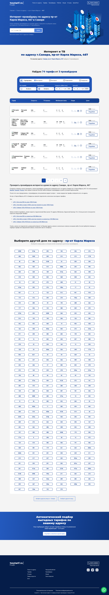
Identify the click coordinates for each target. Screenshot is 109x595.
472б (61, 411)
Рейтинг (59, 3)
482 (47, 401)
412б (61, 380)
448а (75, 484)
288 (75, 303)
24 (47, 354)
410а (19, 287)
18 (19, 282)
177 (20, 308)
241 (47, 386)
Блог (28, 578)
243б (19, 417)
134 (47, 308)
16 (33, 339)
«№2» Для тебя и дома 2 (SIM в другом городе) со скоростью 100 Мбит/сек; (35, 219)
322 (47, 422)
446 (89, 391)
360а (47, 349)
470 (89, 308)
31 (75, 282)
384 (20, 386)
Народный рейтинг (50, 569)
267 (33, 484)
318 (20, 277)
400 (89, 339)
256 (75, 417)
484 (61, 365)
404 (47, 380)
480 (47, 432)
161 (89, 380)
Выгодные (39, 80)
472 (20, 370)
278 (61, 370)
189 (47, 272)
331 (33, 453)
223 (75, 448)
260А (19, 453)
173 (20, 298)
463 (47, 339)
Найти (38, 30)
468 (20, 406)
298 (61, 427)
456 (75, 323)
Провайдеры (52, 3)
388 (20, 396)
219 (20, 458)
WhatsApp (88, 570)
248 (75, 349)
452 (33, 323)
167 (89, 422)
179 (47, 448)
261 (20, 468)
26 (33, 401)
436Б (61, 432)
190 (47, 318)
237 (33, 360)
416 (33, 298)
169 (33, 370)
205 (61, 334)
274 (75, 329)
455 (89, 334)
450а (47, 329)
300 (33, 277)
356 (20, 360)
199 (75, 334)
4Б (33, 375)
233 (75, 313)
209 (20, 422)
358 (89, 298)
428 (20, 448)
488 (20, 479)
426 (61, 360)
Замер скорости (31, 576)
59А (19, 354)
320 (75, 354)
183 (61, 251)
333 (33, 463)
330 (89, 344)
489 (75, 360)
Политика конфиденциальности (64, 590)
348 (75, 386)
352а (75, 458)
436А (33, 406)
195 (61, 303)
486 (47, 427)
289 (61, 479)
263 (75, 474)
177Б (89, 256)
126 (75, 318)
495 (47, 251)
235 (33, 313)
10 (75, 396)
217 (33, 458)
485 (47, 334)
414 (47, 266)
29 (33, 349)
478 (89, 365)
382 (47, 442)
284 (47, 396)
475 (47, 282)
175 (75, 432)
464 (89, 406)
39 (47, 303)
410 (33, 442)
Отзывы (69, 3)
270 (61, 298)
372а (33, 380)
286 (61, 386)
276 (89, 251)
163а (47, 479)
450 (61, 329)
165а (47, 484)
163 (20, 329)
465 (89, 442)
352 (75, 427)
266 (33, 365)
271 (61, 474)
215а (89, 370)
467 (20, 292)
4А (47, 375)
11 (47, 406)
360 (61, 313)
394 (75, 422)
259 (20, 484)
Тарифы (45, 3)
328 (33, 272)
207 (75, 339)
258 (89, 427)
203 (33, 287)
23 (33, 344)
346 (33, 308)
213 (75, 256)
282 (61, 406)
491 (20, 339)
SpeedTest (76, 3)
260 (20, 411)
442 (20, 323)
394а (75, 370)
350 (75, 261)
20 (89, 282)
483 (33, 432)
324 (47, 344)
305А (89, 448)
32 (89, 287)
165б (33, 256)
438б (47, 313)
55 (89, 401)
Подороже (84, 80)
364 (75, 272)
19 (61, 323)
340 (61, 453)
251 (20, 463)
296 (47, 437)
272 (33, 422)
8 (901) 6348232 (94, 3)
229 (75, 453)
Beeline (12, 190)
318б (47, 261)
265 (47, 468)
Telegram (92, 570)
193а (75, 298)
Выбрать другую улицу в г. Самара (45, 498)
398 (89, 386)
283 (75, 479)
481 (33, 448)
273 (89, 474)
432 (61, 401)
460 (47, 323)
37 (47, 365)
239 (47, 370)
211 (89, 453)
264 (75, 401)
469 (75, 308)
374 (20, 303)
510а (61, 272)
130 (20, 391)
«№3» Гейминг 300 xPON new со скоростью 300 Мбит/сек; (30, 222)
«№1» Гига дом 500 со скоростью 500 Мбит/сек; (27, 216)
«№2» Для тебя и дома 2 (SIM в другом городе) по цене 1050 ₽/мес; (33, 205)
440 (61, 339)
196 (20, 375)
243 (75, 266)
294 (47, 298)
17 (75, 287)
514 (75, 411)
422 (61, 484)
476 (33, 386)
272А (19, 313)
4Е (19, 261)
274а (61, 396)
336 (75, 251)
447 (20, 489)
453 (75, 365)
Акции (64, 3)
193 (89, 375)
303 (61, 463)
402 (20, 266)
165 (61, 344)
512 (61, 292)
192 (33, 318)
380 (61, 308)
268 (33, 391)
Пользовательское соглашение (44, 590)
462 (33, 427)
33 (61, 261)
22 (89, 354)
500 (47, 391)
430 (61, 422)
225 (61, 458)
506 (47, 360)
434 (75, 406)
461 (75, 292)
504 (47, 277)
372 (75, 380)
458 (33, 329)
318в (47, 417)
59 (61, 354)
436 (61, 417)
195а (47, 474)
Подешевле (68, 80)
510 (33, 411)
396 (89, 318)
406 (20, 256)
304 (89, 432)
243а (33, 417)
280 (33, 303)
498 (89, 272)
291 (47, 463)
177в (89, 349)
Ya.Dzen (97, 570)
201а (75, 463)
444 (89, 417)
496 (89, 266)
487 (61, 391)
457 (33, 282)
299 (89, 458)
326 (61, 349)
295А (89, 468)
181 (75, 391)
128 (20, 349)
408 (61, 282)
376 (47, 287)
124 (20, 442)
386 (33, 261)
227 (47, 458)
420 (33, 266)
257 (89, 463)
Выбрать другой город (66, 498)
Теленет (17, 190)
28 (61, 437)
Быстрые (54, 80)
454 (89, 313)
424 (89, 277)
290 (33, 334)
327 (33, 479)
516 (20, 318)
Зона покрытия (49, 576)
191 (75, 442)
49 (75, 375)
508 (75, 277)
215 (61, 256)
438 (89, 323)
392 (89, 484)
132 (47, 489)
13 (75, 344)
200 (20, 380)
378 (20, 344)
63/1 (33, 354)
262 (89, 303)
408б (33, 396)
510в (33, 251)
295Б (33, 474)
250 (20, 272)
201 (47, 453)
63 (61, 375)
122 (47, 292)
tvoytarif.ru (16, 3)
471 (20, 334)
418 (89, 292)
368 (61, 277)
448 (89, 360)
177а (19, 437)
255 (89, 479)
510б (19, 474)
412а (33, 468)
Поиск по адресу (37, 3)
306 (61, 318)
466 (61, 442)
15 (19, 401)
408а (61, 266)
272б (61, 468)
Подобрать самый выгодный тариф (55, 533)
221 (61, 448)
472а (75, 468)
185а (61, 287)
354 (89, 396)
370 (61, 489)
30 (89, 411)
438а (47, 411)
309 (47, 256)
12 (75, 437)
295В (19, 251)
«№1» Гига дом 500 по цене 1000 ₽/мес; (25, 202)
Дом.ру (22, 190)
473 (89, 437)
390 (89, 261)
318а (89, 329)
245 (20, 427)
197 (20, 432)
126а (33, 489)
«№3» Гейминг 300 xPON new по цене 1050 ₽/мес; (28, 207)
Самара (13, 5)
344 (20, 365)
